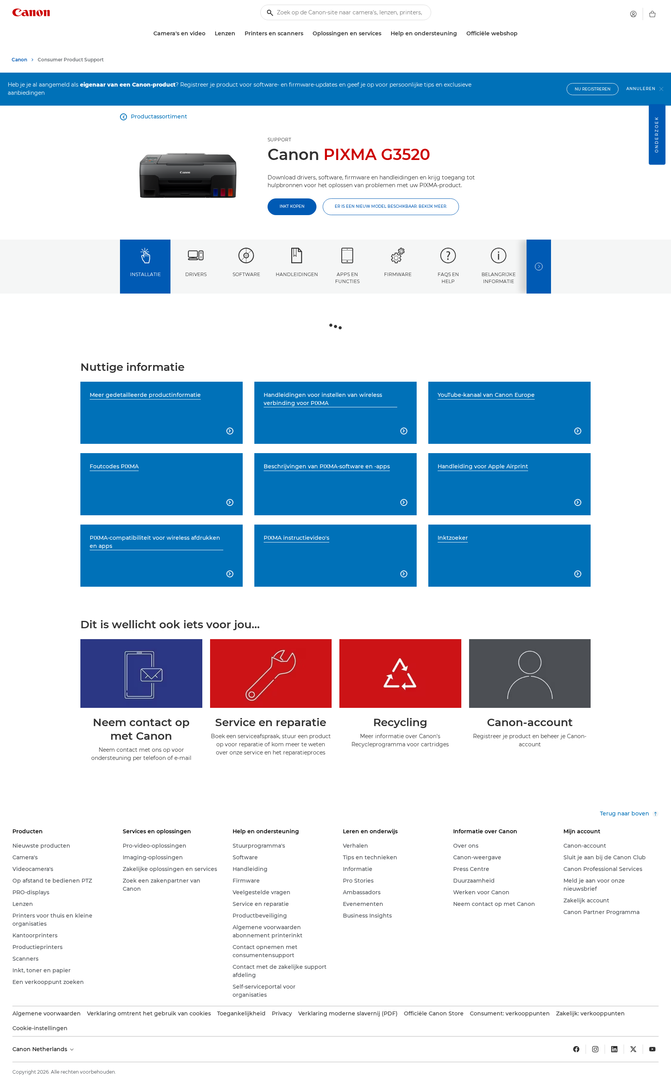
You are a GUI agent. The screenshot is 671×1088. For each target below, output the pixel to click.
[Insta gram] (595, 1049)
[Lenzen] (238, 34)
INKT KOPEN (292, 206)
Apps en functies (347, 277)
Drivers (196, 274)
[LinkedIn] (614, 1049)
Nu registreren (592, 89)
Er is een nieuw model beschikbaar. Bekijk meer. (391, 206)
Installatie (145, 274)
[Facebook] (576, 1049)
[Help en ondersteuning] (460, 34)
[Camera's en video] (208, 34)
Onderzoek (656, 134)
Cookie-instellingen (40, 1028)
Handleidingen (297, 274)
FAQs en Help (448, 277)
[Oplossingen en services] (384, 34)
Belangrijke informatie (499, 277)
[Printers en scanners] (306, 34)
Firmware (398, 274)
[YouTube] (652, 1049)
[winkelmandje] (652, 14)
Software (246, 274)
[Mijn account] (633, 14)
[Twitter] (633, 1049)
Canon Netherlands (40, 1049)
